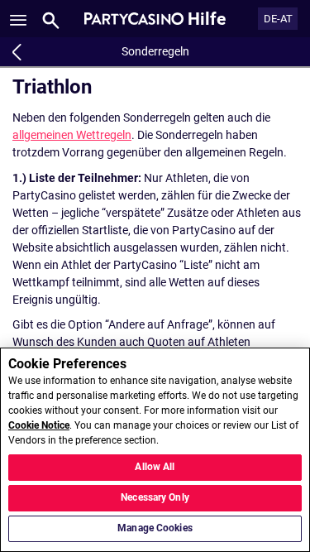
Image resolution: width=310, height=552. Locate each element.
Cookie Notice (38, 425)
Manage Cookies (155, 528)
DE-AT (278, 18)
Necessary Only (155, 497)
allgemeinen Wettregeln (71, 135)
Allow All (154, 467)
